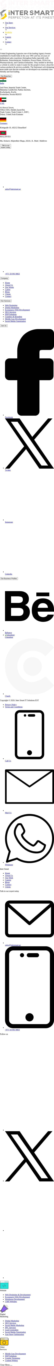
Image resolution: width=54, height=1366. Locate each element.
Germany (3, 123)
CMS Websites (11, 1301)
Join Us (4, 326)
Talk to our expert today (5, 146)
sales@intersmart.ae (13, 945)
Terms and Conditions (13, 707)
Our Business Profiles (9, 579)
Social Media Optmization (15, 321)
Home (7, 283)
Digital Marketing (12, 308)
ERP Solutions (11, 314)
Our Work (9, 878)
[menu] (11, 1365)
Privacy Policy (11, 705)
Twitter (8, 470)
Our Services (6, 301)
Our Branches (6, 76)
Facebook (9, 417)
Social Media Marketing (14, 1325)
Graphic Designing (12, 1358)
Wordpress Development (15, 1299)
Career (7, 290)
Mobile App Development (15, 319)
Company (4, 278)
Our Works (9, 287)
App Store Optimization (14, 1334)
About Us (9, 285)
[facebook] (29, 1130)
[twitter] (29, 1181)
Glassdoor (9, 637)
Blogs (7, 292)
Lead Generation (11, 1330)
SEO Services (10, 312)
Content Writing (11, 1360)
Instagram (9, 522)
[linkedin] (29, 1278)
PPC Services (10, 1328)
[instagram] (29, 1230)
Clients (8, 294)
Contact (8, 296)
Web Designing (11, 305)
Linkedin (8, 574)
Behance (8, 633)
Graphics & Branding (13, 317)
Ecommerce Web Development (17, 310)
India (2, 83)
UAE (2, 103)
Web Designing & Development (18, 1295)
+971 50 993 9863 (12, 274)
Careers (8, 880)
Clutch (7, 696)
